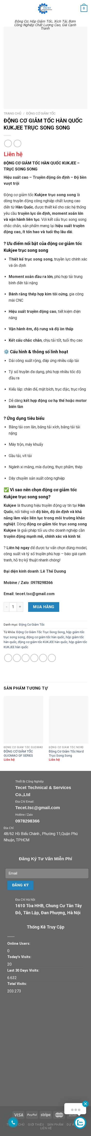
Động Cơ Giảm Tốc (41, 113)
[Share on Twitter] (26, 658)
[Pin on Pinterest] (43, 658)
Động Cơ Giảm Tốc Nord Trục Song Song (66, 753)
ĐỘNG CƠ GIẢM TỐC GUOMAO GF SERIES (18, 753)
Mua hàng (43, 607)
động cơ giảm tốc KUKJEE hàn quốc (42, 642)
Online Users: (18, 944)
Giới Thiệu (36, 1124)
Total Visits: (17, 984)
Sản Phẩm (55, 1124)
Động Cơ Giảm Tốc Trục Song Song (40, 632)
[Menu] (6, 8)
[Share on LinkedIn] (52, 658)
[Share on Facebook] (17, 658)
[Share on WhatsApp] (8, 658)
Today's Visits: (19, 957)
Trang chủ (12, 113)
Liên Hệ (46, 1128)
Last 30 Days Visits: (23, 970)
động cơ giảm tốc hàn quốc (45, 637)
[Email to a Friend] (34, 658)
